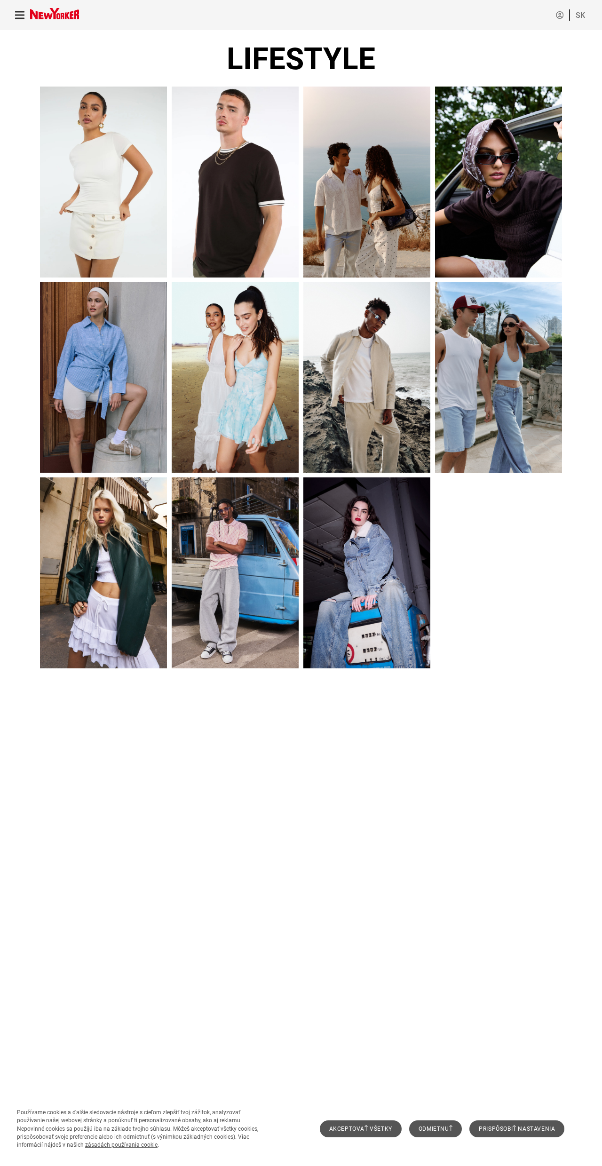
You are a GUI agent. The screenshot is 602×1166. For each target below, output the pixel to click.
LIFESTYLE (301, 59)
